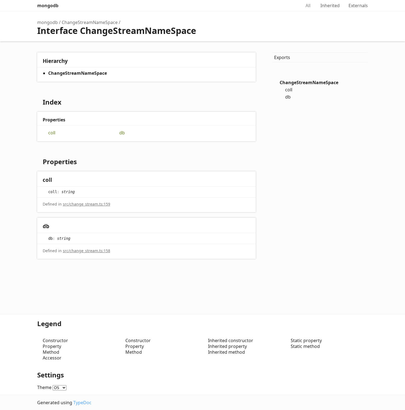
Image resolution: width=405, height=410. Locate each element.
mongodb (47, 5)
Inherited (330, 5)
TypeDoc (82, 403)
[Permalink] (57, 180)
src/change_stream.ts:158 (86, 250)
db (122, 133)
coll (51, 133)
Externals (358, 5)
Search (291, 5)
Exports (282, 57)
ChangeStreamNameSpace (90, 22)
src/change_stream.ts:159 (86, 204)
